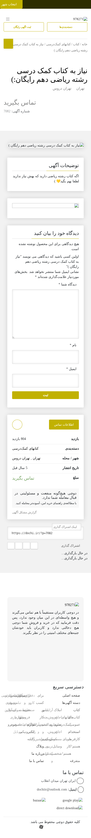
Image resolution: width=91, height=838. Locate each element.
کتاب (76, 44)
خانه (84, 44)
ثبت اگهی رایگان (22, 26)
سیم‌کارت (11, 695)
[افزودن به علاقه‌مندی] (17, 425)
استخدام (74, 732)
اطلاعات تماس (64, 424)
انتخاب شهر (9, 4)
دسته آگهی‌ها (71, 703)
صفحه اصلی (71, 695)
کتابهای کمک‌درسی (58, 44)
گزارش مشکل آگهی (24, 512)
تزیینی (48, 746)
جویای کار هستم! (66, 746)
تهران (80, 88)
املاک (58, 710)
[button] (45, 166)
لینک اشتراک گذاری (65, 527)
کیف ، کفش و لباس (44, 739)
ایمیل (71, 369)
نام (73, 345)
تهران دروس (62, 88)
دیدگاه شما (67, 284)
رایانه (31, 739)
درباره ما (38, 753)
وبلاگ (40, 746)
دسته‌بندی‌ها (66, 26)
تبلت (22, 724)
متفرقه (75, 761)
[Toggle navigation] (86, 3)
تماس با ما (36, 761)
